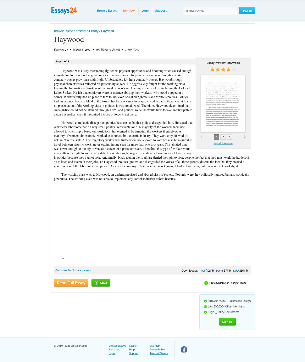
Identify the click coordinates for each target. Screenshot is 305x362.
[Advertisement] (152, 222)
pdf (218, 270)
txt (202, 270)
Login (145, 10)
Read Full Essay (71, 282)
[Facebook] (184, 352)
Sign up (227, 322)
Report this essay (223, 143)
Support (161, 10)
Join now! (129, 10)
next (245, 137)
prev (202, 137)
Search (133, 345)
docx (236, 270)
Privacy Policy (157, 349)
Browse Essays (107, 10)
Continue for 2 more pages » (73, 270)
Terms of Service (159, 353)
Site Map (155, 345)
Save (103, 283)
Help (132, 349)
